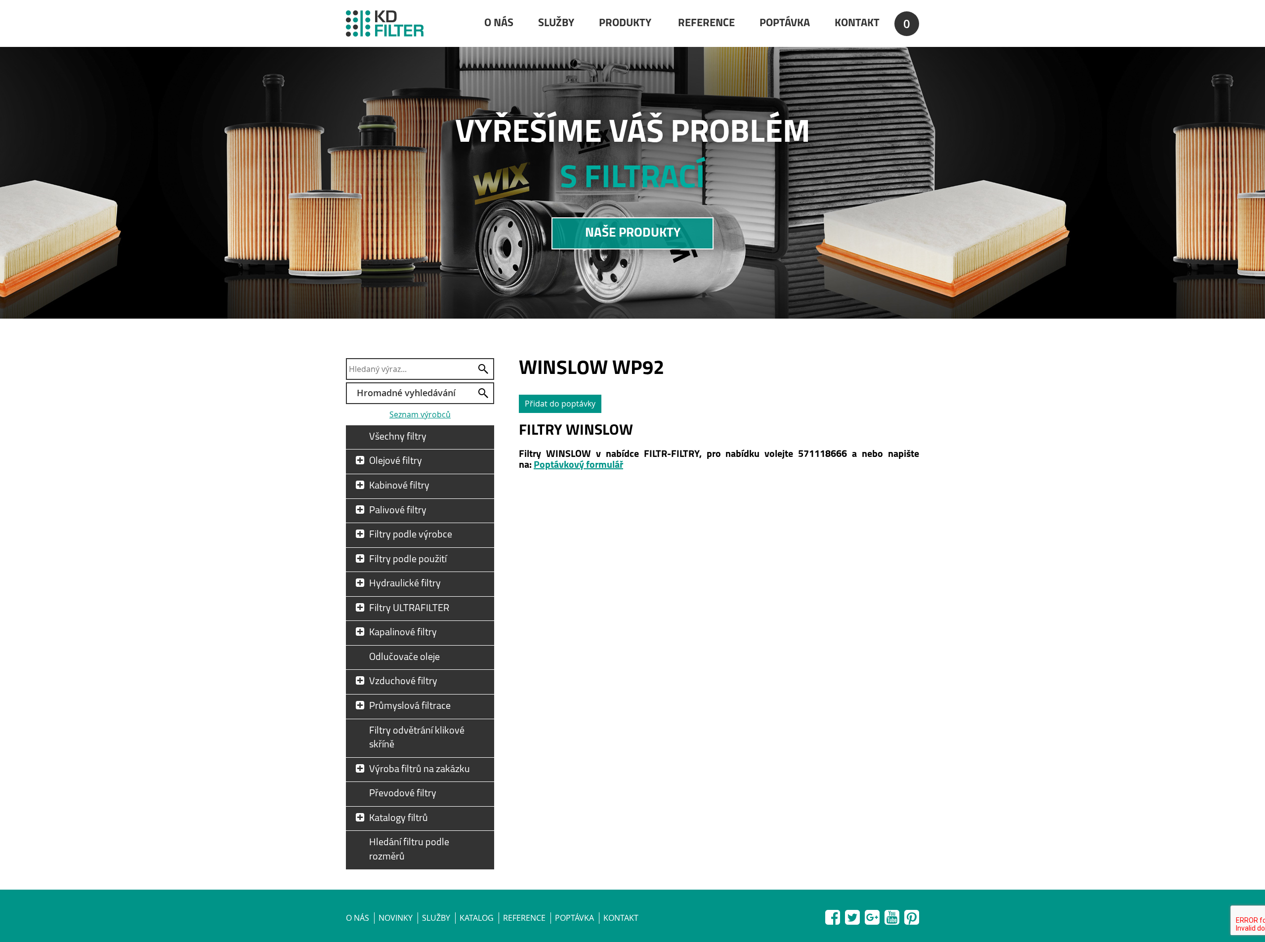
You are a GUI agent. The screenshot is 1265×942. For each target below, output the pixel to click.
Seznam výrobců (420, 414)
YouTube (892, 915)
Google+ (872, 915)
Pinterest (911, 915)
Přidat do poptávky (560, 403)
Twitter (852, 915)
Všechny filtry (397, 437)
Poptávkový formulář (578, 465)
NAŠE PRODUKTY (632, 233)
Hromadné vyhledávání (406, 393)
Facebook (832, 915)
